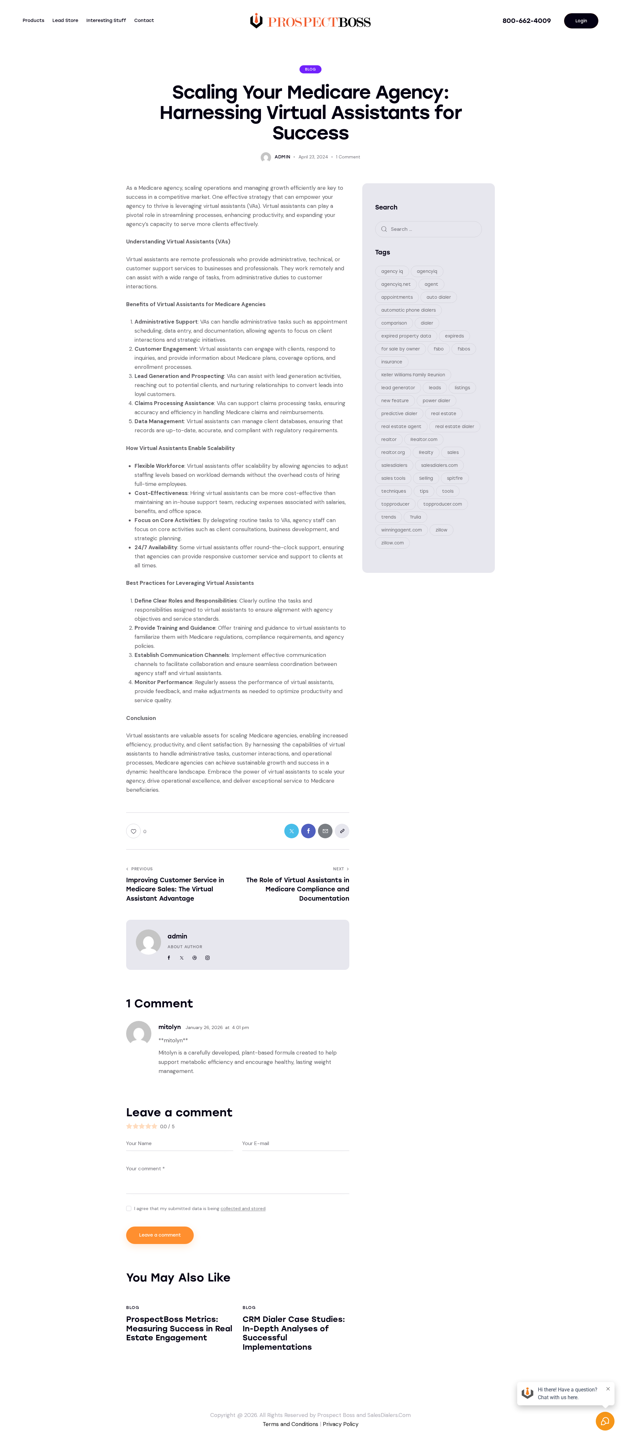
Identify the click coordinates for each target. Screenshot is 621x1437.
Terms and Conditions (290, 1424)
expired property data (406, 336)
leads (435, 387)
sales (453, 452)
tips (424, 491)
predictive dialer (399, 413)
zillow (441, 530)
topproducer (395, 504)
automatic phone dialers (408, 310)
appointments (397, 297)
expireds (454, 336)
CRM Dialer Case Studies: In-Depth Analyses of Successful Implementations (294, 1333)
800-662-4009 (527, 20)
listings (462, 387)
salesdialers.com (439, 465)
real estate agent (401, 426)
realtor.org (393, 452)
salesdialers (394, 465)
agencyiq (427, 271)
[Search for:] (428, 228)
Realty (426, 452)
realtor (389, 439)
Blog (310, 69)
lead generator (398, 387)
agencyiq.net (396, 284)
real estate (443, 413)
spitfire (455, 478)
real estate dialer (454, 426)
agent (431, 284)
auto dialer (439, 297)
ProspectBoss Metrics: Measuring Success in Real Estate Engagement (179, 1329)
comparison (394, 323)
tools (447, 491)
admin (177, 936)
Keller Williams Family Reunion (413, 374)
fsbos (464, 349)
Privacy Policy (340, 1424)
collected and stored (243, 1208)
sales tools (393, 478)
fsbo (439, 349)
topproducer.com (442, 504)
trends (388, 517)
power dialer (436, 400)
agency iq (392, 271)
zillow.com (392, 543)
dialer (427, 323)
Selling (426, 478)
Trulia (415, 517)
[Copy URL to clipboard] (342, 831)
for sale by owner (400, 349)
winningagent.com (401, 530)
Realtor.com (423, 439)
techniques (393, 491)
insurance (391, 361)
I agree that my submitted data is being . (200, 1208)
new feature (395, 400)
